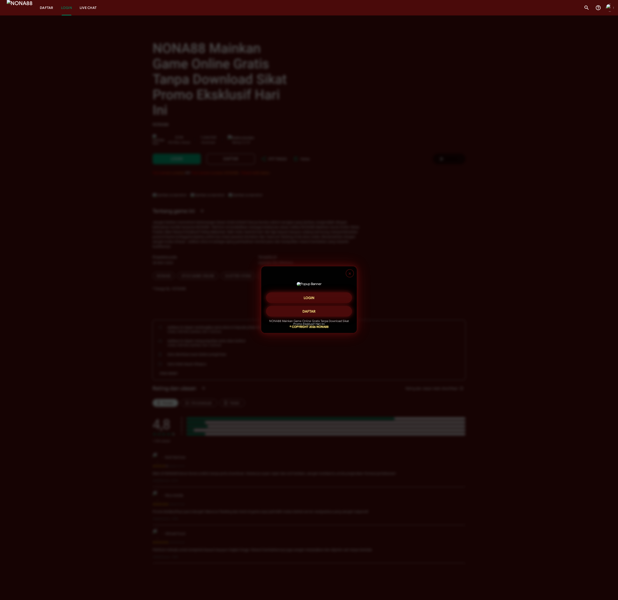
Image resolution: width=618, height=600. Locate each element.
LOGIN (309, 296)
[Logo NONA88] (20, 7)
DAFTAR (309, 310)
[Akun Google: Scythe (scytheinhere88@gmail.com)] (610, 8)
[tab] (46, 7)
